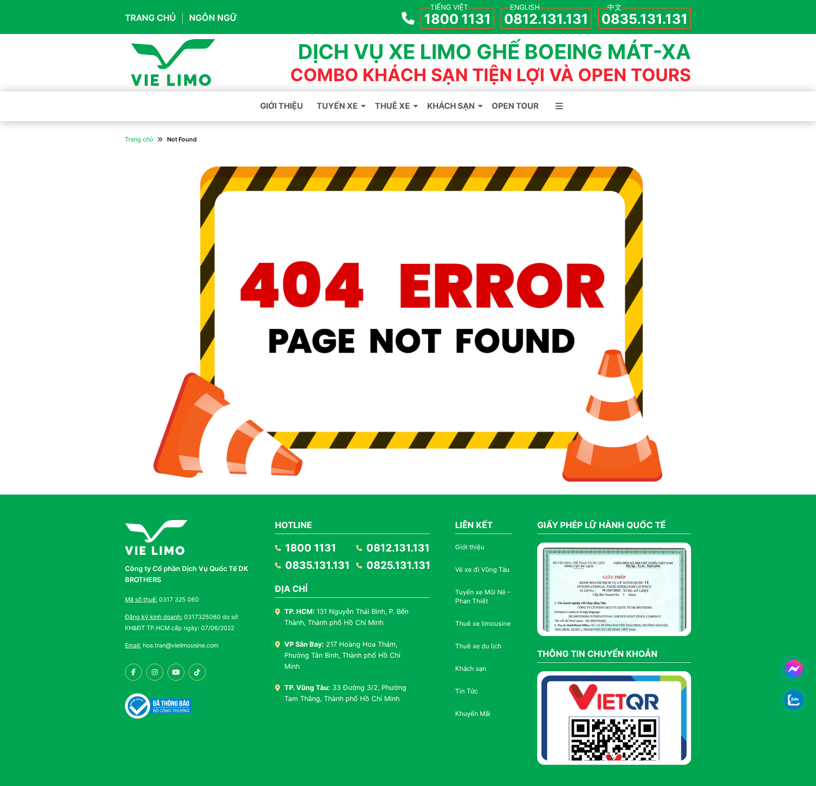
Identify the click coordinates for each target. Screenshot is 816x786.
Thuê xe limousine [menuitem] (483, 623)
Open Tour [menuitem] (515, 106)
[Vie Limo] (173, 62)
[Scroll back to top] (794, 728)
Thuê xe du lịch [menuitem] (478, 646)
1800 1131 (457, 19)
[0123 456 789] (794, 700)
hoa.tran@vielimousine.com (171, 645)
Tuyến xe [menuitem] (337, 106)
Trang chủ (139, 139)
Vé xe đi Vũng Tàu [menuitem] (482, 569)
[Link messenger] (794, 668)
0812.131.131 (546, 19)
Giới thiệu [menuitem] (281, 106)
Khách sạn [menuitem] (451, 106)
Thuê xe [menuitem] (392, 106)
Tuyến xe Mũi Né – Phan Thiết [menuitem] (483, 596)
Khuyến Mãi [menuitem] (472, 714)
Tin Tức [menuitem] (466, 691)
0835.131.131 (644, 19)
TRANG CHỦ (150, 18)
